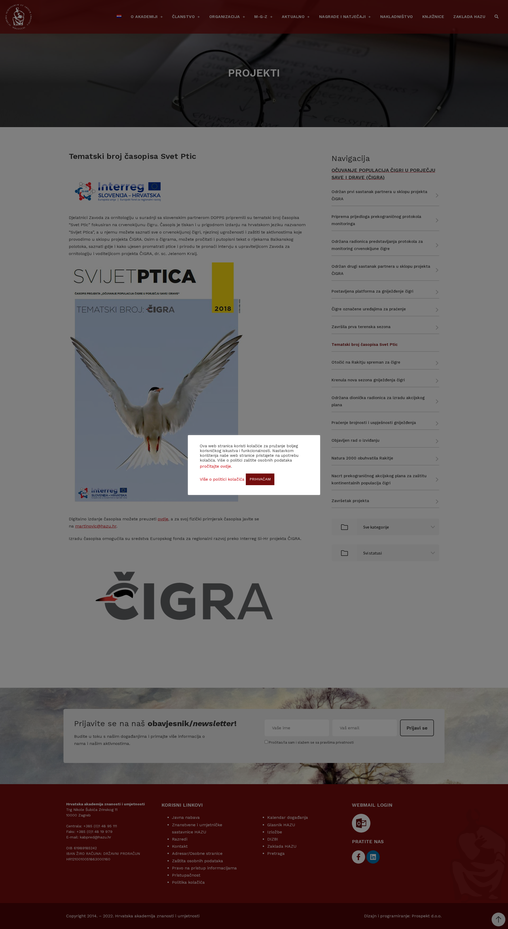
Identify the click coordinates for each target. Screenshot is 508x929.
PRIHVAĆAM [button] (260, 479)
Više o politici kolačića (222, 479)
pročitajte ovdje (215, 466)
